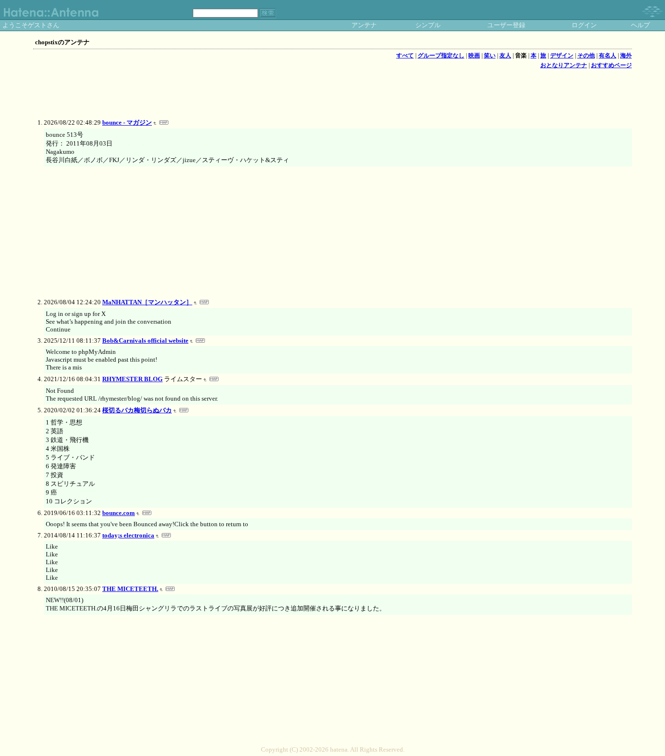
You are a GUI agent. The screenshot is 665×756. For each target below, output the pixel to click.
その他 (586, 55)
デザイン (561, 55)
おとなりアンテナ (563, 65)
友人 (505, 55)
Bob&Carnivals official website (145, 340)
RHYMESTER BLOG (132, 379)
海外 (626, 55)
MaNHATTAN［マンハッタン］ (147, 302)
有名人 (607, 55)
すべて (405, 55)
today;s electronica (128, 535)
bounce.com (118, 512)
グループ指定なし (441, 55)
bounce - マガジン (127, 122)
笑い (490, 55)
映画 (474, 55)
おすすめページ (611, 65)
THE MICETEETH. (130, 588)
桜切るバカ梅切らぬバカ (137, 410)
